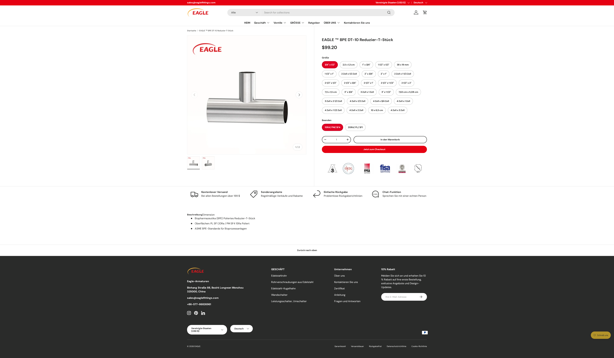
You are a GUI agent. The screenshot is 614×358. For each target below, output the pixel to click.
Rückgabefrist (375, 346)
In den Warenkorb (390, 139)
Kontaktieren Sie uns (357, 22)
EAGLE (197, 346)
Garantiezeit (340, 346)
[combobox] (310, 12)
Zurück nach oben (307, 250)
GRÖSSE (295, 22)
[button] (425, 12)
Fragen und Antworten (347, 301)
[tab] (194, 214)
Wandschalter (279, 295)
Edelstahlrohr (279, 275)
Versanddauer (357, 346)
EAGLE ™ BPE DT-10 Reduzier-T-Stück (216, 31)
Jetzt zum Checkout (374, 149)
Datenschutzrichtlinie (396, 346)
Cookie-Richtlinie (419, 346)
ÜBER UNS (330, 22)
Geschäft (260, 22)
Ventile (278, 22)
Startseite (191, 31)
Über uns (339, 275)
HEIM (247, 22)
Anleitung (339, 295)
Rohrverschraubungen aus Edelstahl (292, 282)
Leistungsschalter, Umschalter (289, 301)
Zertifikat (339, 288)
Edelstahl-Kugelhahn (283, 288)
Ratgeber (314, 22)
